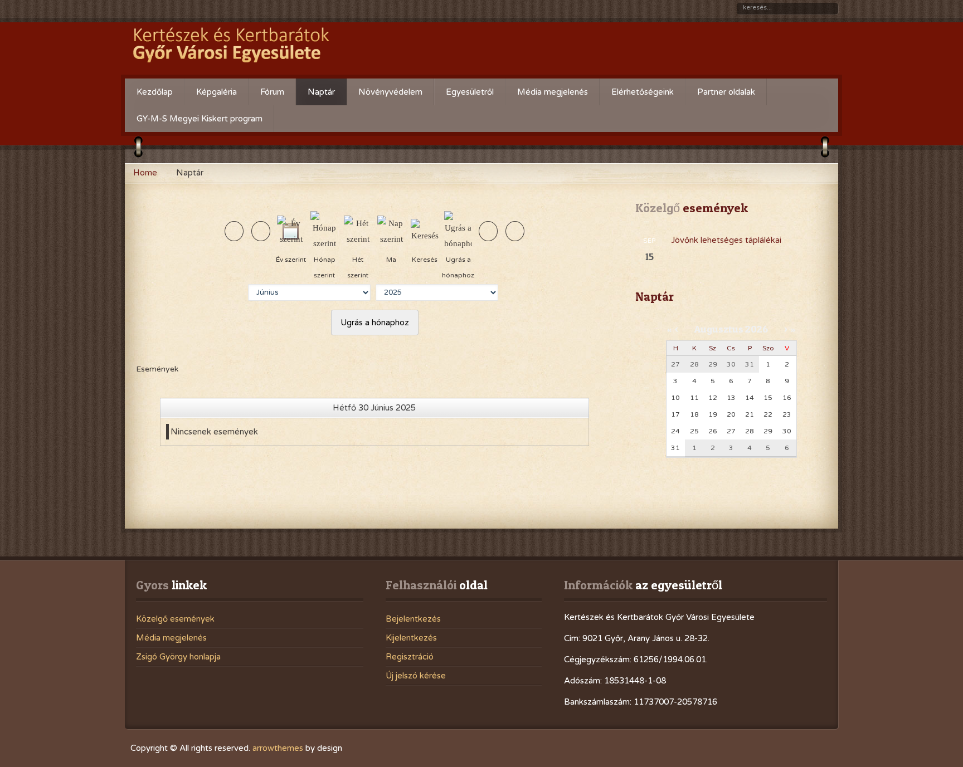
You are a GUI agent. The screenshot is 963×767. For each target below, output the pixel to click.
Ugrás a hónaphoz (375, 322)
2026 (756, 329)
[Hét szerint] (358, 230)
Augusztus (718, 329)
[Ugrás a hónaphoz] (458, 230)
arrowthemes (277, 748)
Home (145, 173)
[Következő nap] (488, 231)
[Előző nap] (260, 231)
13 (731, 398)
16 (786, 398)
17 (675, 414)
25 (694, 431)
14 (749, 398)
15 (767, 398)
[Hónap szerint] (324, 230)
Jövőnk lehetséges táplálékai (726, 240)
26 (712, 431)
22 (767, 414)
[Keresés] (425, 230)
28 (749, 431)
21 (749, 414)
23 (786, 414)
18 (694, 414)
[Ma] (391, 230)
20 (731, 414)
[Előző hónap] (234, 231)
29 (767, 431)
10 (675, 398)
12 (712, 398)
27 (731, 431)
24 (675, 431)
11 (694, 398)
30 (786, 431)
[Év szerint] (291, 230)
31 (675, 448)
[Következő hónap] (514, 231)
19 (712, 414)
